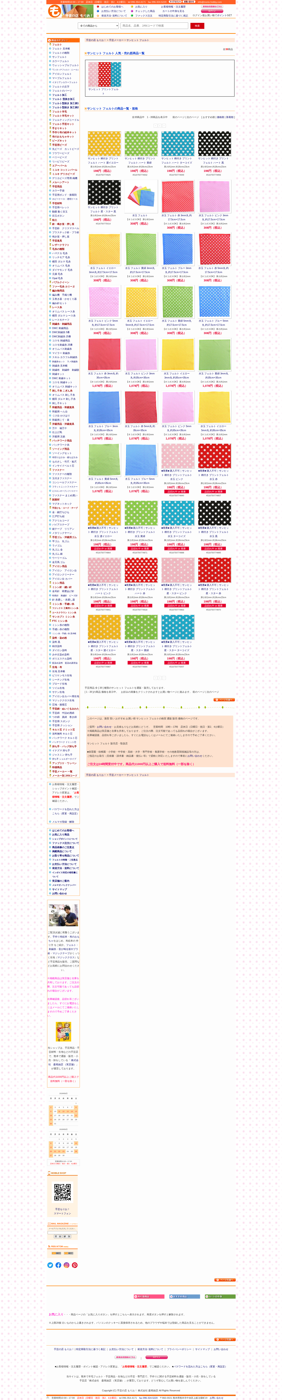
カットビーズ (71, 149)
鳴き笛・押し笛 (60, 236)
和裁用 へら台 (60, 411)
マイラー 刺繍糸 (61, 353)
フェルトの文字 (60, 86)
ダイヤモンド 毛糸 (62, 269)
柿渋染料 (57, 646)
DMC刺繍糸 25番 (61, 336)
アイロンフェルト (62, 73)
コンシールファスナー (64, 482)
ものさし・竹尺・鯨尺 (64, 461)
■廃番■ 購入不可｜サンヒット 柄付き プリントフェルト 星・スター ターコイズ (176, 646)
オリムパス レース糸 (63, 311)
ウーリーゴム (59, 557)
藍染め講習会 (71, 663)
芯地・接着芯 (59, 704)
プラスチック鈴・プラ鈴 (65, 232)
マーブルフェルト (62, 78)
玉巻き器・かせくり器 (64, 298)
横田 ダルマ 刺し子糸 (64, 399)
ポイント (222, 15)
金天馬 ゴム (58, 562)
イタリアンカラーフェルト (65, 82)
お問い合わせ (59, 893)
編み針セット (59, 303)
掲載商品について (62, 851)
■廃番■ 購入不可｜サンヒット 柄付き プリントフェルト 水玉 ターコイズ (176, 532)
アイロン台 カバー (62, 578)
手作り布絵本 (60, 936)
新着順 (230, 117)
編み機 (56, 294)
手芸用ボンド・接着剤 (64, 194)
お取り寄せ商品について (65, 855)
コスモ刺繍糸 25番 (62, 344)
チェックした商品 (145, 11)
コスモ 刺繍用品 (61, 340)
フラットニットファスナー (65, 486)
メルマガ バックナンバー (64, 885)
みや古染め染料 (60, 654)
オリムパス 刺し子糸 (63, 394)
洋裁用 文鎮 (58, 436)
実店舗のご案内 (60, 880)
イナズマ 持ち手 (61, 750)
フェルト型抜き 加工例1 (65, 103)
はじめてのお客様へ (112, 6)
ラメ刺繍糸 (72, 361)
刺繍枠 (65, 369)
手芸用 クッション (62, 725)
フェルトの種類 (60, 52)
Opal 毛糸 (57, 278)
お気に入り (141, 6)
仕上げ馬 (57, 432)
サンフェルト (59, 56)
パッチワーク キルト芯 (64, 737)
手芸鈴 (56, 228)
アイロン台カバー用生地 (65, 696)
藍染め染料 (57, 663)
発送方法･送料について (114, 15)
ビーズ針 (73, 595)
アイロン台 (70, 570)
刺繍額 (75, 369)
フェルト (71, 945)
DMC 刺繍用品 (60, 328)
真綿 (64, 717)
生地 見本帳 (58, 671)
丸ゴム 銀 (57, 553)
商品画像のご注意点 (63, 847)
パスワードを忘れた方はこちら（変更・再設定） (200, 1366)
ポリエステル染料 (62, 658)
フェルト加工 (59, 95)
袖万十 (63, 428)
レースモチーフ (60, 319)
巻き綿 (73, 717)
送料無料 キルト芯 (62, 733)
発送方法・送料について (65, 868)
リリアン (69, 528)
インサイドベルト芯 (63, 465)
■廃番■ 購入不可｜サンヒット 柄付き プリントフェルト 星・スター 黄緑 (140, 646)
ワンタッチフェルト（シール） (66, 70)
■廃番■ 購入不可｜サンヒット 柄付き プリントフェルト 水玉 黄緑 (140, 532)
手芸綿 (56, 713)
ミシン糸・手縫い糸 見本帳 (64, 633)
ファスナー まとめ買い (64, 495)
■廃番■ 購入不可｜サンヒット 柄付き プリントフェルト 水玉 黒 (213, 532)
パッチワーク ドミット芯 (64, 742)
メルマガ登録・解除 (63, 821)
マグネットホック (62, 503)
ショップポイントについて (65, 839)
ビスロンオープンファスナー (65, 491)
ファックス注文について (65, 843)
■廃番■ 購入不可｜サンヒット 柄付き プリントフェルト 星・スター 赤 (213, 589)
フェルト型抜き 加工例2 (65, 107)
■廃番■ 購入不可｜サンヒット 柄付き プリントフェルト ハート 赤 (140, 589)
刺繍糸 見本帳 (60, 365)
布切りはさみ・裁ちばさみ (65, 457)
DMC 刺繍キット (61, 378)
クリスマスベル (70, 228)
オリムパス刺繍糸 (62, 348)
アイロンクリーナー (63, 574)
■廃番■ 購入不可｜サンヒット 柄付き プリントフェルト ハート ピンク (103, 589)
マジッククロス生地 (63, 700)
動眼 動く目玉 (60, 211)
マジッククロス (66, 957)
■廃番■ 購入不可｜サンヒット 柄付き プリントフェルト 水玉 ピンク (176, 474)
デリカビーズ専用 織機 (64, 178)
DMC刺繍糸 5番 (61, 332)
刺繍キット (58, 374)
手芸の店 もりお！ (96, 40)
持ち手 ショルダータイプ (64, 759)
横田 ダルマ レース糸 (64, 315)
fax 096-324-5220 (148, 1398)
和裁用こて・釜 (60, 419)
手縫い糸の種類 (60, 629)
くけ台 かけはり (61, 415)
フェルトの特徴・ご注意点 (65, 860)
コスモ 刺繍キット (62, 382)
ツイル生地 (58, 688)
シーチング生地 (60, 679)
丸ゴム (65, 541)
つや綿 (56, 717)
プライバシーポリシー (179, 1349)
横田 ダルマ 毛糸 (61, 261)
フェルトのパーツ (62, 90)
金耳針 (56, 591)
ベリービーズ (59, 157)
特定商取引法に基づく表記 (173, 15)
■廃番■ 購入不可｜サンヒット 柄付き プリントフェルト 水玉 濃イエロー (103, 532)
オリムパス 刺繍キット (64, 386)
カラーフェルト (60, 61)
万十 (54, 428)
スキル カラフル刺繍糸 (64, 357)
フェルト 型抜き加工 (63, 99)
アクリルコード (60, 520)
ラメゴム (57, 545)
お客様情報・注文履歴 (173, 6)
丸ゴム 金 (57, 549)
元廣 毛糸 (57, 274)
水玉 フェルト (140, 215)
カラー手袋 (58, 190)
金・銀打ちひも (60, 512)
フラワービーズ (60, 153)
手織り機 (67, 294)
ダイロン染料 (59, 650)
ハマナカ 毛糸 (60, 253)
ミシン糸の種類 (60, 625)
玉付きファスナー (62, 478)
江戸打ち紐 (58, 516)
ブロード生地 (59, 683)
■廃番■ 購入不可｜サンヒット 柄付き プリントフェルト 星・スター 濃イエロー (103, 646)
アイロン (57, 570)
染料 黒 (56, 642)
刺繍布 (56, 369)
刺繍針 (64, 595)
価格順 (220, 117)
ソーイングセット (62, 453)
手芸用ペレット (60, 207)
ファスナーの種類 (62, 474)
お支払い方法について (113, 11)
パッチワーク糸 (60, 444)
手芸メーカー (116, 40)
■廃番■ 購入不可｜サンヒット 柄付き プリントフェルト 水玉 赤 (213, 474)
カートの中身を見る (173, 11)
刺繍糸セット (58, 361)
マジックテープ (61, 953)
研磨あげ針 (68, 591)
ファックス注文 (143, 15)
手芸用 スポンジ (61, 721)
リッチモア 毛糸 (61, 257)
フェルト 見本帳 (61, 48)
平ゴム (56, 541)
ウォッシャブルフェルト (65, 65)
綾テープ (57, 528)
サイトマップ (59, 889)
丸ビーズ (57, 149)
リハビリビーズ (60, 161)
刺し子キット (59, 403)
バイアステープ (60, 524)
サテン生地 (58, 692)
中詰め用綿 (68, 713)
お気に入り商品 (60, 834)
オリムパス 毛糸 (61, 265)
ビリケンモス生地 (62, 675)
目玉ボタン (58, 215)
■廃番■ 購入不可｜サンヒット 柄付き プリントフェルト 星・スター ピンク (176, 589)
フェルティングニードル (65, 119)
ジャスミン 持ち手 (62, 754)
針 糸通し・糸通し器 (63, 599)
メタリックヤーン (62, 533)
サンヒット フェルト (137, 40)
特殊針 (55, 595)
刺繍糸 (52, 949)
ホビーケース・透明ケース (65, 199)
